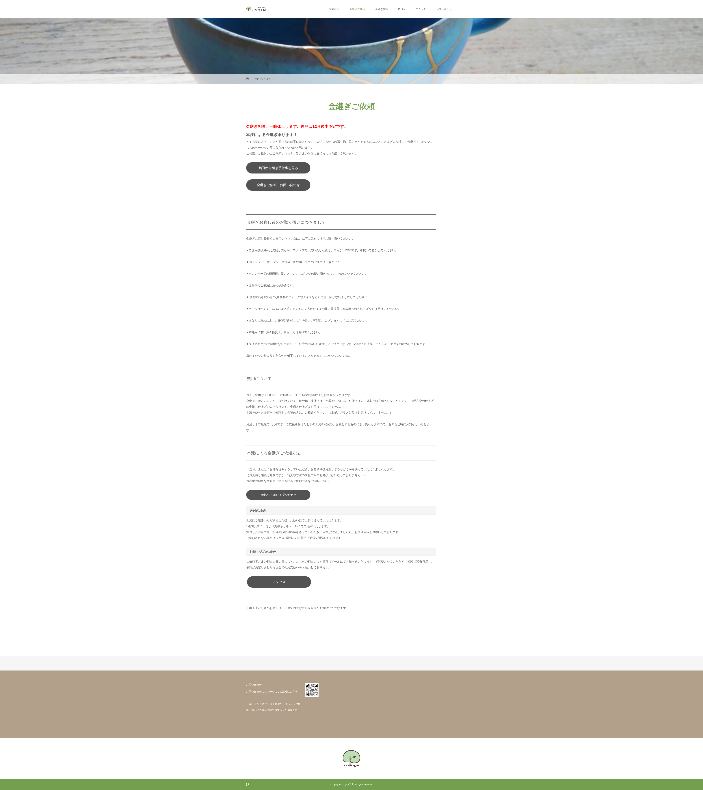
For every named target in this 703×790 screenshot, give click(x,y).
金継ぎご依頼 (357, 9)
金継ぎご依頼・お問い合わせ (278, 185)
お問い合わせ (444, 9)
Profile (402, 9)
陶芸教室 (334, 9)
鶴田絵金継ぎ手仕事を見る (278, 168)
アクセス (421, 9)
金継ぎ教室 (381, 9)
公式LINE (251, 704)
